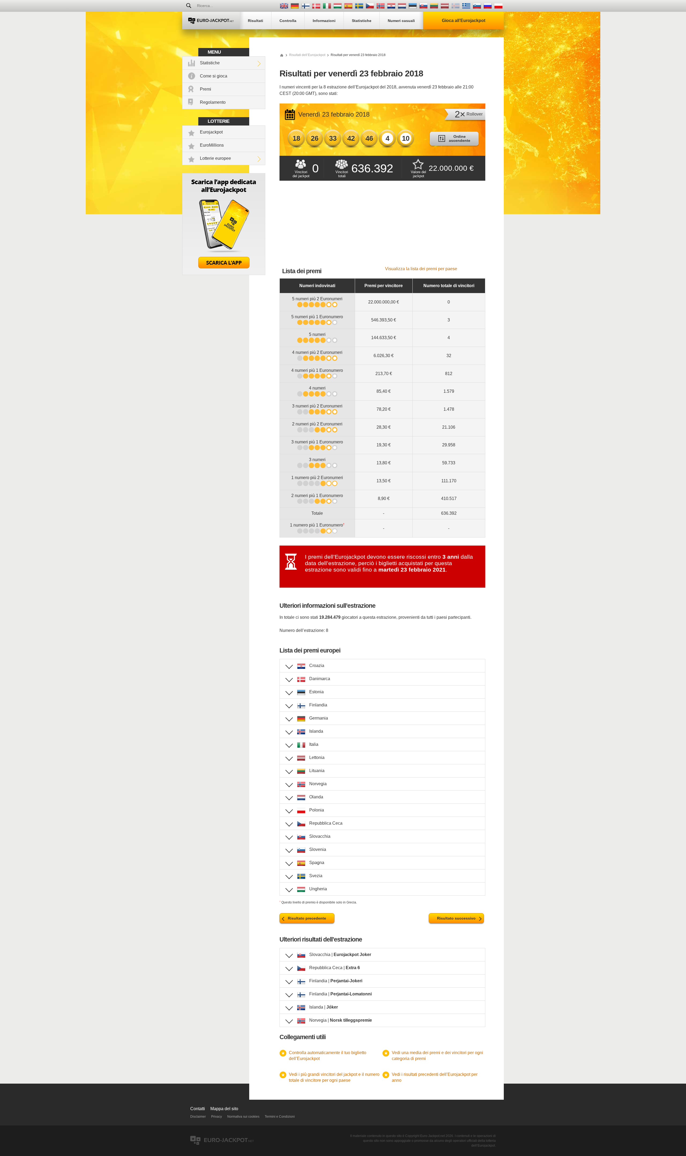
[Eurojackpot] (211, 20)
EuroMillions (212, 145)
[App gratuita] (223, 273)
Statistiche (210, 63)
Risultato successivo (456, 918)
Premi (205, 89)
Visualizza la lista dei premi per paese (421, 268)
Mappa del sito (224, 1108)
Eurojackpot (211, 132)
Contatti (197, 1108)
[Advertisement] (382, 226)
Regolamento (213, 102)
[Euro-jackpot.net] (281, 55)
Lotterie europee (215, 158)
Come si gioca (213, 76)
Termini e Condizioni (280, 1116)
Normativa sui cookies (243, 1116)
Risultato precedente (307, 918)
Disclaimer (198, 1116)
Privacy (216, 1116)
